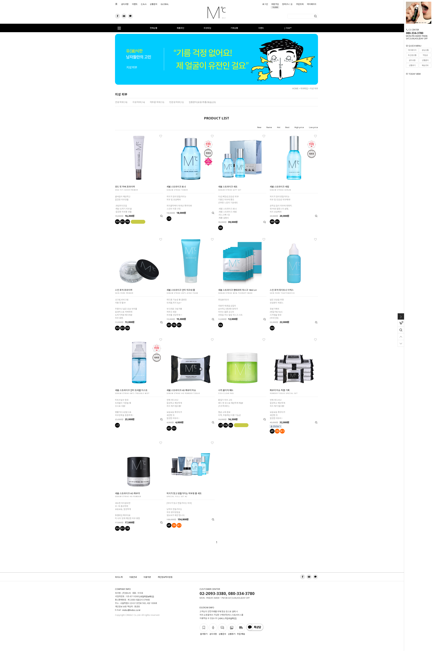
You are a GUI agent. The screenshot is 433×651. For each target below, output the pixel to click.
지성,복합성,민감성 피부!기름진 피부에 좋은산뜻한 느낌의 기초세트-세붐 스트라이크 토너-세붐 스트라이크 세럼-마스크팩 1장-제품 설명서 (228, 207)
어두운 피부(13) (157, 102)
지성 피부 (314, 88)
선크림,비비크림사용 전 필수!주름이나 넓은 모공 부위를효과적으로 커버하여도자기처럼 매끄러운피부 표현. (126, 308)
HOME (295, 88)
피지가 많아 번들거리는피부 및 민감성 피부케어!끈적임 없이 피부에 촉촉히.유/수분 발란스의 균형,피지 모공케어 (281, 204)
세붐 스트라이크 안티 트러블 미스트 (131, 390)
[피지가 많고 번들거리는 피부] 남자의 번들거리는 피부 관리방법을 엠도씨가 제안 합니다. (179, 509)
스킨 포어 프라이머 (123, 289)
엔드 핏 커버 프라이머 (125, 186)
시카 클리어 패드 (225, 390)
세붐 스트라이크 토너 (176, 186)
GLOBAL (165, 4)
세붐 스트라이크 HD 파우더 (127, 493)
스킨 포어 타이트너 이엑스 (282, 289)
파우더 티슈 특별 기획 (280, 390)
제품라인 (180, 28)
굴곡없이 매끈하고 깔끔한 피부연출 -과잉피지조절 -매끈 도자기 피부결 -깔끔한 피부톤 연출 (123, 204)
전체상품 (153, 28)
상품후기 (412, 65)
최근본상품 (412, 55)
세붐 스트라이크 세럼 (279, 186)
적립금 (425, 55)
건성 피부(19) (121, 102)
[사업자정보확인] (147, 596)
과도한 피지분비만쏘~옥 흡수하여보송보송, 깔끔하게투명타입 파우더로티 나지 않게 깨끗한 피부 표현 (127, 511)
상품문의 (153, 4)
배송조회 (425, 65)
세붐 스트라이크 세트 (227, 186)
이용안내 (133, 577)
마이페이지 (311, 4)
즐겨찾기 (204, 634)
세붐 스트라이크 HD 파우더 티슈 (181, 390)
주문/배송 (241, 634)
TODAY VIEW (414, 73)
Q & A (143, 4)
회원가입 (275, 5)
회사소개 (118, 577)
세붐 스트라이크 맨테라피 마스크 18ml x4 (237, 289)
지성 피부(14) (138, 102)
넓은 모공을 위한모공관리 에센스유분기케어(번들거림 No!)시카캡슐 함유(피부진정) (277, 308)
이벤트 (135, 4)
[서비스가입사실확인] (227, 618)
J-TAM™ (288, 28)
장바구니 (287, 4)
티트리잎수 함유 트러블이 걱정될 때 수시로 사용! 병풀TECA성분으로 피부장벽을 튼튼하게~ (124, 407)
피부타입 (207, 28)
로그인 (265, 4)
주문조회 (300, 4)
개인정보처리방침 (165, 577)
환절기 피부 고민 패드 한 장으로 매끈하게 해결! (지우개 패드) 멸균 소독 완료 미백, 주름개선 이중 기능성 (230, 407)
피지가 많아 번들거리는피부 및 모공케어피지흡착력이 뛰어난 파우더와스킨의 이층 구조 (179, 202)
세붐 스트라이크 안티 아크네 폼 (181, 289)
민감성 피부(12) (176, 102)
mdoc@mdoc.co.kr (131, 610)
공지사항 (125, 4)
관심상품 (425, 50)
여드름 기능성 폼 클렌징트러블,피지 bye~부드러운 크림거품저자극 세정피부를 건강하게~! (177, 307)
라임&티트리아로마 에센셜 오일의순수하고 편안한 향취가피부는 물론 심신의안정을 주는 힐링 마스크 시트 (230, 307)
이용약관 (147, 577)
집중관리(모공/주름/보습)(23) (202, 102)
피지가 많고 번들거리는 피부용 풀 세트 (184, 493)
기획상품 (234, 28)
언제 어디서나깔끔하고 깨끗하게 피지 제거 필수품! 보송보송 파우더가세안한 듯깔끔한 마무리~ (174, 409)
